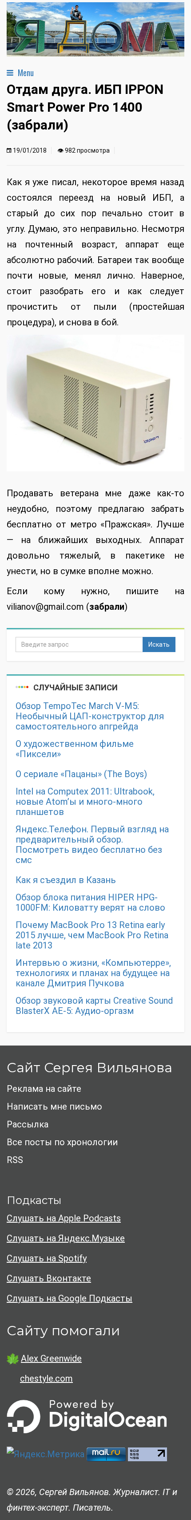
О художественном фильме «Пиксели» (75, 749)
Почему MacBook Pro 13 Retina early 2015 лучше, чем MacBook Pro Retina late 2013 (92, 935)
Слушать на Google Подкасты (69, 1298)
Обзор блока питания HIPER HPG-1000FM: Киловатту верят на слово (90, 902)
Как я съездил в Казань (66, 880)
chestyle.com (46, 1378)
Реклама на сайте (44, 1088)
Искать (159, 644)
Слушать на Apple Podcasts (64, 1218)
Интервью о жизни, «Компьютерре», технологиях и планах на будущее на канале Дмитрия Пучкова (93, 973)
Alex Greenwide (51, 1358)
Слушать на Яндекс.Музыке (66, 1238)
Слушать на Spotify (47, 1258)
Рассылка (27, 1124)
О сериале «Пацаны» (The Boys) (81, 774)
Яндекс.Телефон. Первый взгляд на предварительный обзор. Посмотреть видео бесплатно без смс (92, 844)
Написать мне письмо (54, 1106)
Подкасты (34, 1200)
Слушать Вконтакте (49, 1278)
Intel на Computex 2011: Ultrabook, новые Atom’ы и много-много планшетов (85, 801)
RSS (15, 1160)
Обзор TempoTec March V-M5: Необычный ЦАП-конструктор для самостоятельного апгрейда (90, 716)
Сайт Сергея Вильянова (89, 1067)
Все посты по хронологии (62, 1142)
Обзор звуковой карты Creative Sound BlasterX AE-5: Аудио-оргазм (94, 1006)
